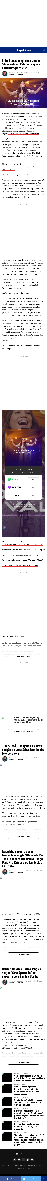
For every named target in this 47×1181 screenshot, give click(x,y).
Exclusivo (21, 1169)
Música (10, 1166)
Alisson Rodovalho (17, 74)
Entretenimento (20, 1166)
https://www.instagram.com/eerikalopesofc (20, 555)
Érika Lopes (19, 636)
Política (42, 1166)
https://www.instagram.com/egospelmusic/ (20, 565)
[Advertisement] (23, 23)
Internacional (32, 1166)
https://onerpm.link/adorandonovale (23, 133)
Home (3, 1166)
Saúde (29, 1169)
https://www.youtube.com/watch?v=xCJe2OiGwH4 (22, 544)
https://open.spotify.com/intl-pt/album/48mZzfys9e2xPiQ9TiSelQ (17, 1046)
